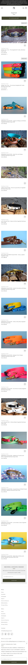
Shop (2, 592)
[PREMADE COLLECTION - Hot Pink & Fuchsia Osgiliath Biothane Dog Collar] (14, 373)
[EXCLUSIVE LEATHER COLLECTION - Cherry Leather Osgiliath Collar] (14, 239)
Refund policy (4, 603)
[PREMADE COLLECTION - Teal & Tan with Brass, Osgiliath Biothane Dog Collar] (14, 139)
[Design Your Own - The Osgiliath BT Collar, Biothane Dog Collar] (14, 34)
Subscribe (14, 580)
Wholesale (3, 596)
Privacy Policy (4, 605)
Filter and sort (15, 18)
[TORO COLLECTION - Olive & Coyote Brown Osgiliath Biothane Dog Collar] (14, 172)
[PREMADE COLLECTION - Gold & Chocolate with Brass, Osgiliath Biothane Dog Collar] (14, 273)
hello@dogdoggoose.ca (6, 630)
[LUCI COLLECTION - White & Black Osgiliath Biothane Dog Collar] (14, 407)
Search (2, 598)
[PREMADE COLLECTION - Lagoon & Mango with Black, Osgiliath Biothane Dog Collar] (14, 105)
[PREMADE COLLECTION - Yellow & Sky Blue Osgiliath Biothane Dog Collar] (14, 306)
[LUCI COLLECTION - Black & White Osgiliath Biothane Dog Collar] (14, 206)
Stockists (3, 594)
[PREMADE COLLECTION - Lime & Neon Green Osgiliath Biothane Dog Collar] (14, 507)
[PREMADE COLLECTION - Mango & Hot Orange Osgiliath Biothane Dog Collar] (14, 340)
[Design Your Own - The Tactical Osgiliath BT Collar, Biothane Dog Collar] (14, 70)
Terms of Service (5, 600)
